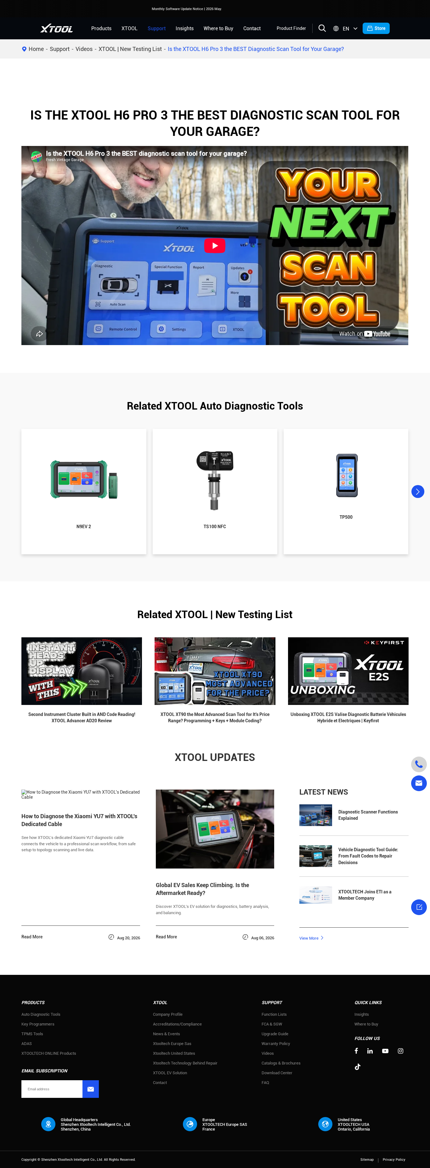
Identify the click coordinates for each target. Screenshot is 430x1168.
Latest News (323, 792)
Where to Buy (218, 28)
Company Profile (168, 1014)
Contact (252, 28)
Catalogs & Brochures (281, 1063)
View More (312, 938)
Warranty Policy (276, 1043)
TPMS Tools (32, 1033)
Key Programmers (37, 1024)
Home (36, 49)
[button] (12, 491)
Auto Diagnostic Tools (40, 1014)
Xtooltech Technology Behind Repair (185, 1063)
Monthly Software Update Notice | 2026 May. (165, 9)
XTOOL (130, 28)
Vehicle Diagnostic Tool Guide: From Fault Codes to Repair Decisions (368, 856)
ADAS (26, 1043)
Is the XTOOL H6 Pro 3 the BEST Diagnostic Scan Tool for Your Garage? (256, 49)
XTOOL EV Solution (170, 1072)
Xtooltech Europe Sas (172, 1043)
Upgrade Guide (275, 1033)
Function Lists (274, 1014)
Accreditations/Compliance (177, 1024)
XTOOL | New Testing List (130, 49)
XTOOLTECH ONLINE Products (48, 1053)
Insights (185, 28)
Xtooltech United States (174, 1053)
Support (157, 28)
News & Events (166, 1033)
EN (346, 29)
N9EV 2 (83, 526)
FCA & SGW (272, 1024)
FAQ (265, 1082)
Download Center (277, 1072)
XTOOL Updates (215, 757)
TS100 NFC (215, 526)
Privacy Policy (394, 1159)
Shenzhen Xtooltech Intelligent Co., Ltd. (72, 1159)
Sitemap (367, 1159)
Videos (84, 49)
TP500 (346, 517)
